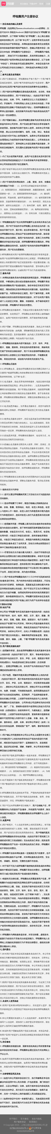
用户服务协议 (20, 1122)
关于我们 (13, 1119)
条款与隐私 (37, 1119)
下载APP (33, 4)
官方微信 (24, 1119)
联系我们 (33, 1122)
